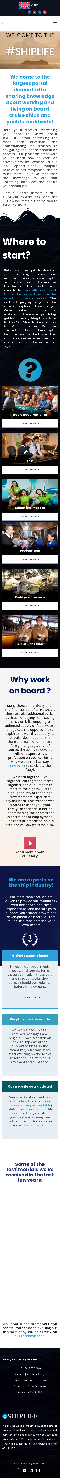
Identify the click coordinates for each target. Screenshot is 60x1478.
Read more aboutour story (30, 854)
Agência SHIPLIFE (30, 1392)
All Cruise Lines (30, 644)
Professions (30, 550)
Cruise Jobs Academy (30, 1374)
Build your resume (30, 597)
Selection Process (30, 508)
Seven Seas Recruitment (30, 1380)
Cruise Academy (30, 1368)
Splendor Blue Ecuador (30, 1386)
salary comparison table (32, 1105)
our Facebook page (29, 1336)
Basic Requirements (30, 414)
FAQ (30, 461)
